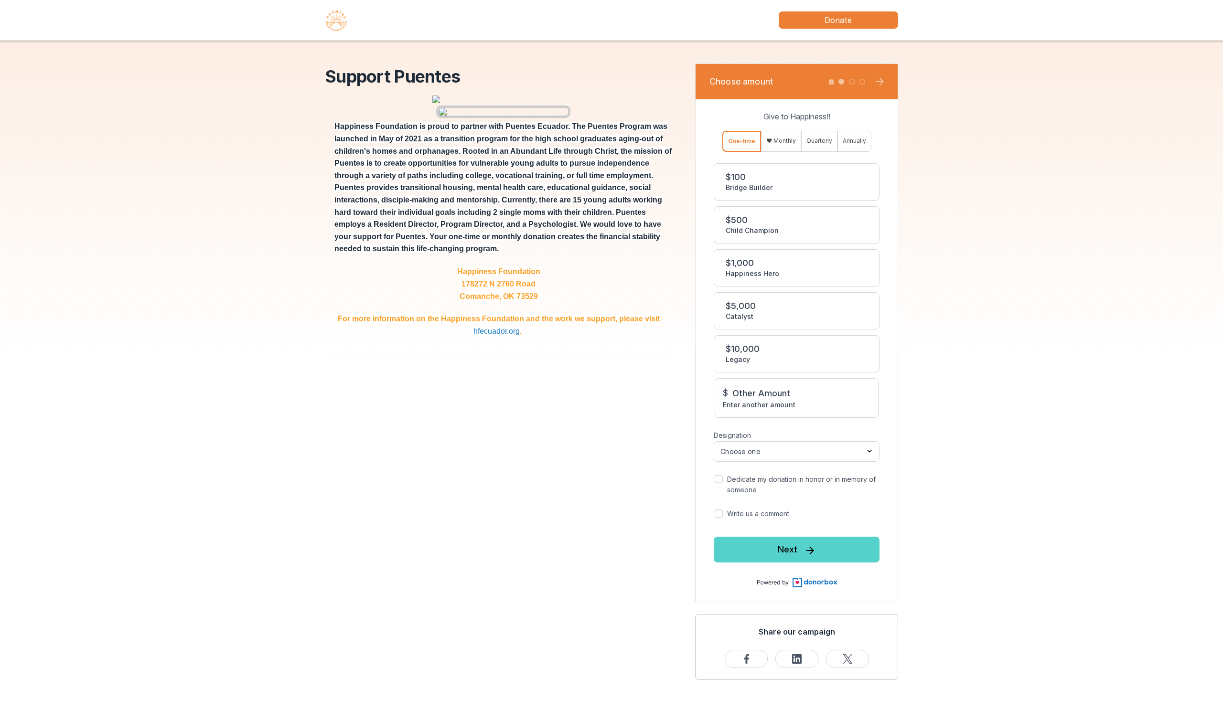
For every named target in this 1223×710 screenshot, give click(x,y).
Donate (838, 20)
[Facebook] (746, 659)
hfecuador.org (496, 331)
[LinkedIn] (796, 659)
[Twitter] (847, 659)
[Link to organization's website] (336, 19)
